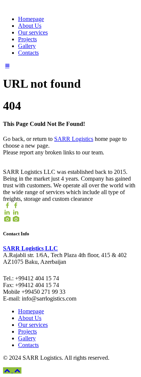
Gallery (27, 46)
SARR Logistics (73, 139)
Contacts (28, 52)
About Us (29, 25)
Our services (33, 32)
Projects (27, 39)
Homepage (31, 19)
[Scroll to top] (12, 370)
